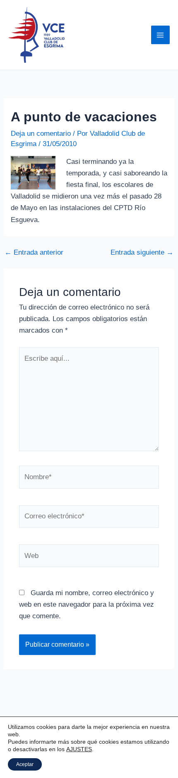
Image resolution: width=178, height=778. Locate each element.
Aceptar (25, 764)
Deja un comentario (41, 133)
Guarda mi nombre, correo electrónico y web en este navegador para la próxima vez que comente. (86, 604)
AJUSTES (79, 749)
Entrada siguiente (142, 252)
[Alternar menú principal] (160, 35)
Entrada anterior (34, 252)
